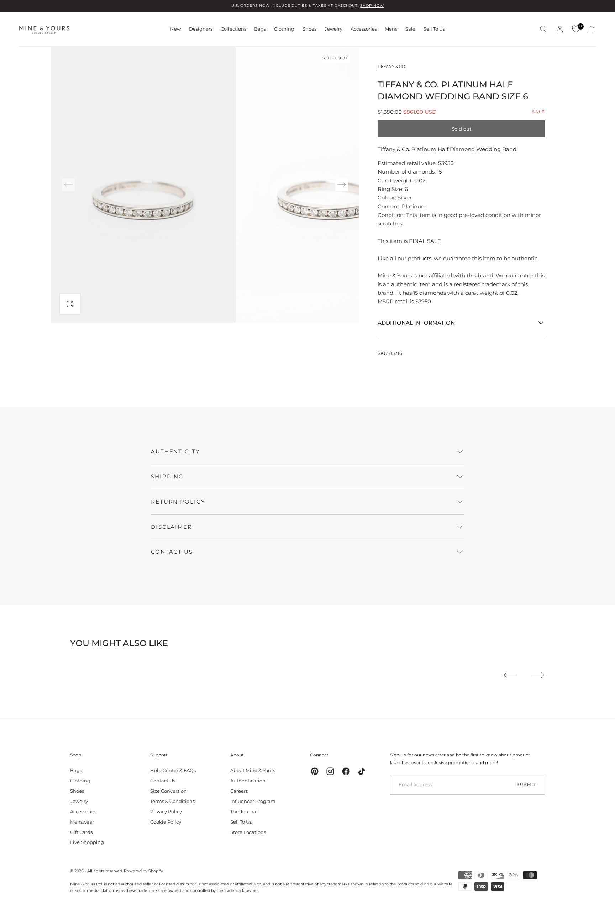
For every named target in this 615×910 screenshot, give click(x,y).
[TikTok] (361, 771)
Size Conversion (168, 791)
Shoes (309, 29)
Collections (233, 29)
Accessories (364, 29)
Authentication (248, 780)
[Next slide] (341, 184)
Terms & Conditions (172, 801)
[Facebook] (346, 771)
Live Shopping (87, 842)
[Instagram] (330, 771)
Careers (239, 791)
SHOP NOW (372, 5)
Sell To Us (434, 29)
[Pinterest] (314, 771)
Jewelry (333, 29)
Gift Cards (81, 832)
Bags (260, 29)
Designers (200, 29)
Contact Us (162, 780)
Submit (526, 784)
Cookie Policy (165, 822)
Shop (75, 754)
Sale (410, 29)
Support (159, 754)
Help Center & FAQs (173, 770)
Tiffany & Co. (392, 66)
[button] (543, 29)
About (237, 754)
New (175, 29)
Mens (391, 29)
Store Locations (248, 832)
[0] (575, 29)
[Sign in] (560, 29)
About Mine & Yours (252, 770)
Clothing (284, 29)
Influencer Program (252, 801)
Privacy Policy (166, 811)
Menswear (82, 822)
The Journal (244, 811)
